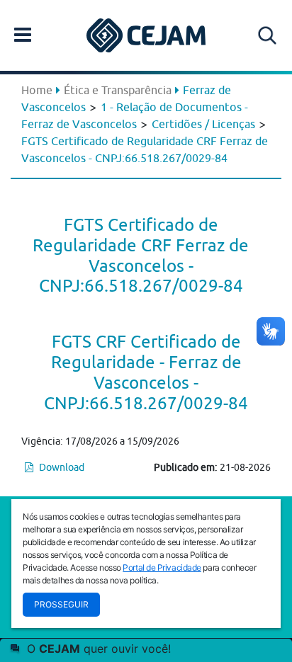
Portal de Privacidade (162, 567)
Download (60, 467)
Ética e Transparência (118, 90)
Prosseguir (61, 604)
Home (36, 90)
